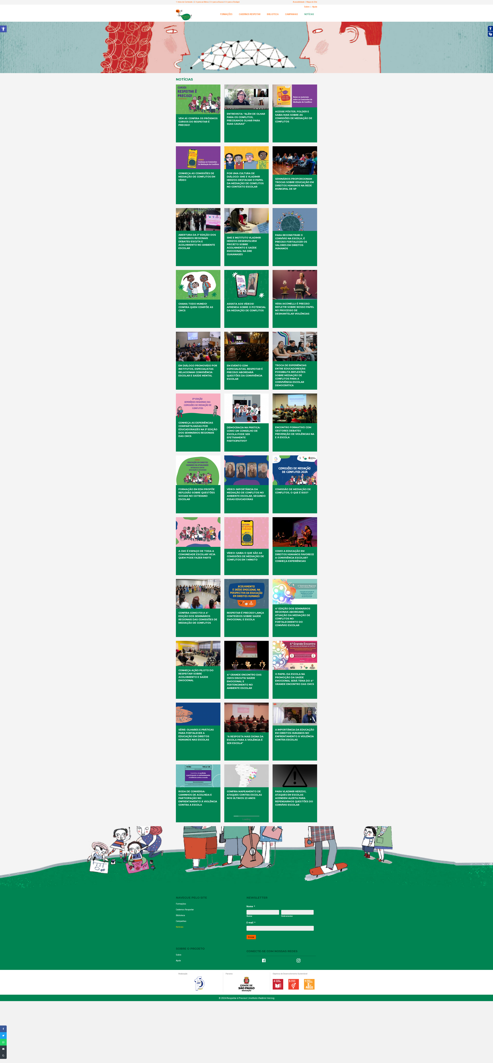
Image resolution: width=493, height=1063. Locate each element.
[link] (3, 29)
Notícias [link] (309, 14)
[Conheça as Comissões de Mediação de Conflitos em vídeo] (246, 899)
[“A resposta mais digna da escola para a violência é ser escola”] (246, 717)
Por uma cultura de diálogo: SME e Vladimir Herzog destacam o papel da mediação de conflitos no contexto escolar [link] (245, 180)
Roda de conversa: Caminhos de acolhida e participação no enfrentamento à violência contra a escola (197, 798)
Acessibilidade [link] (299, 2)
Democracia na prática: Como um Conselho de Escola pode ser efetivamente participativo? (243, 434)
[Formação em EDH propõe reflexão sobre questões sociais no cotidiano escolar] (198, 470)
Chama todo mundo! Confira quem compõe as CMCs (195, 307)
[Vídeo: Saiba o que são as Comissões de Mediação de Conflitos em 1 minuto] (246, 532)
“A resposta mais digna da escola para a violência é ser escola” (245, 740)
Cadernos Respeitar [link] (249, 14)
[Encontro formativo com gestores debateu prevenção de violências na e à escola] (295, 408)
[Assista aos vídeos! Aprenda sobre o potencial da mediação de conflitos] (246, 284)
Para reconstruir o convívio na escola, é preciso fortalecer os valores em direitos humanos (194, 1045)
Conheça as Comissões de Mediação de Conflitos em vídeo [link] (196, 176)
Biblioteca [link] (273, 14)
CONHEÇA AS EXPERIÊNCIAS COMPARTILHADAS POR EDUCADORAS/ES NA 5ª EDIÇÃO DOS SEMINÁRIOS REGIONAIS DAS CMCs (197, 429)
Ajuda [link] (314, 7)
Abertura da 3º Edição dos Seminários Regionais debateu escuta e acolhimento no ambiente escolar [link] (197, 241)
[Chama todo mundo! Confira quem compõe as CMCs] (198, 284)
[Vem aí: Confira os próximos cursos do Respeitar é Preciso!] (198, 841)
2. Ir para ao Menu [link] (201, 2)
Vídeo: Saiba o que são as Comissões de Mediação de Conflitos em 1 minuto (245, 556)
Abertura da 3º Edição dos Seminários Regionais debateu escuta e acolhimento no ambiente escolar (245, 983)
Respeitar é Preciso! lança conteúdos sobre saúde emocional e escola (245, 616)
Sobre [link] (307, 7)
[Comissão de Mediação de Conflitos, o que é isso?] (295, 470)
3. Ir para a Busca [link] (216, 2)
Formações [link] (226, 14)
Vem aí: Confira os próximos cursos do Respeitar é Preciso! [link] (198, 122)
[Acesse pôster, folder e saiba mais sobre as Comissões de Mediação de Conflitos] (198, 899)
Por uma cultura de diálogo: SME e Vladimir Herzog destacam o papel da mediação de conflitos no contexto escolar (293, 922)
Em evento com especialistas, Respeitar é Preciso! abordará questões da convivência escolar (245, 372)
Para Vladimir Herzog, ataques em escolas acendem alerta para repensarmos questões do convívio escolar (294, 798)
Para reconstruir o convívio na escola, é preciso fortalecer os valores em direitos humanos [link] (291, 242)
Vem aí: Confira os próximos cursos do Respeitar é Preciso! (198, 863)
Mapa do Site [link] (311, 2)
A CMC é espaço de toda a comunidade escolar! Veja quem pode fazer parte (196, 554)
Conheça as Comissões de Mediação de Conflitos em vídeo (245, 918)
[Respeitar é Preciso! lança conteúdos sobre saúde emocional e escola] (246, 593)
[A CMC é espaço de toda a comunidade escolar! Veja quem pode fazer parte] (198, 531)
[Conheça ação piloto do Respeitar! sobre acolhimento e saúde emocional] (198, 653)
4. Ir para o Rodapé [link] (232, 2)
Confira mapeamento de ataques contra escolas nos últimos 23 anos (244, 795)
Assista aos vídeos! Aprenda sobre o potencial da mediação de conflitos (246, 307)
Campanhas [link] (291, 14)
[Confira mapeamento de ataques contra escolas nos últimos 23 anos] (246, 775)
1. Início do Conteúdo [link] (184, 2)
